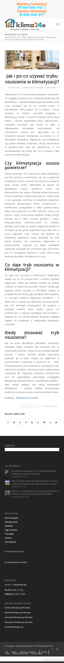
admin (53, 87)
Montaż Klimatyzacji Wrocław (18, 612)
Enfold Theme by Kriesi (44, 646)
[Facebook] (52, 649)
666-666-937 (34, 14)
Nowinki (9, 525)
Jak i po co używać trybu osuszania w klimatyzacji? (32, 79)
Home (17, 37)
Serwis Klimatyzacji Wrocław (17, 607)
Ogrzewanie (11, 529)
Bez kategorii (11, 517)
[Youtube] (57, 649)
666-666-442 (32, 7)
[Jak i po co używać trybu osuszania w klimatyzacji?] (32, 59)
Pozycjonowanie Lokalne (16, 562)
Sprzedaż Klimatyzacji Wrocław (19, 617)
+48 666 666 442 (19, 584)
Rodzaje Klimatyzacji (14, 627)
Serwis (8, 537)
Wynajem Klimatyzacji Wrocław (18, 622)
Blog (23, 37)
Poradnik (39, 87)
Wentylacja (10, 541)
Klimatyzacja (51, 37)
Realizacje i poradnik (16, 34)
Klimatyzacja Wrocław (27, 397)
